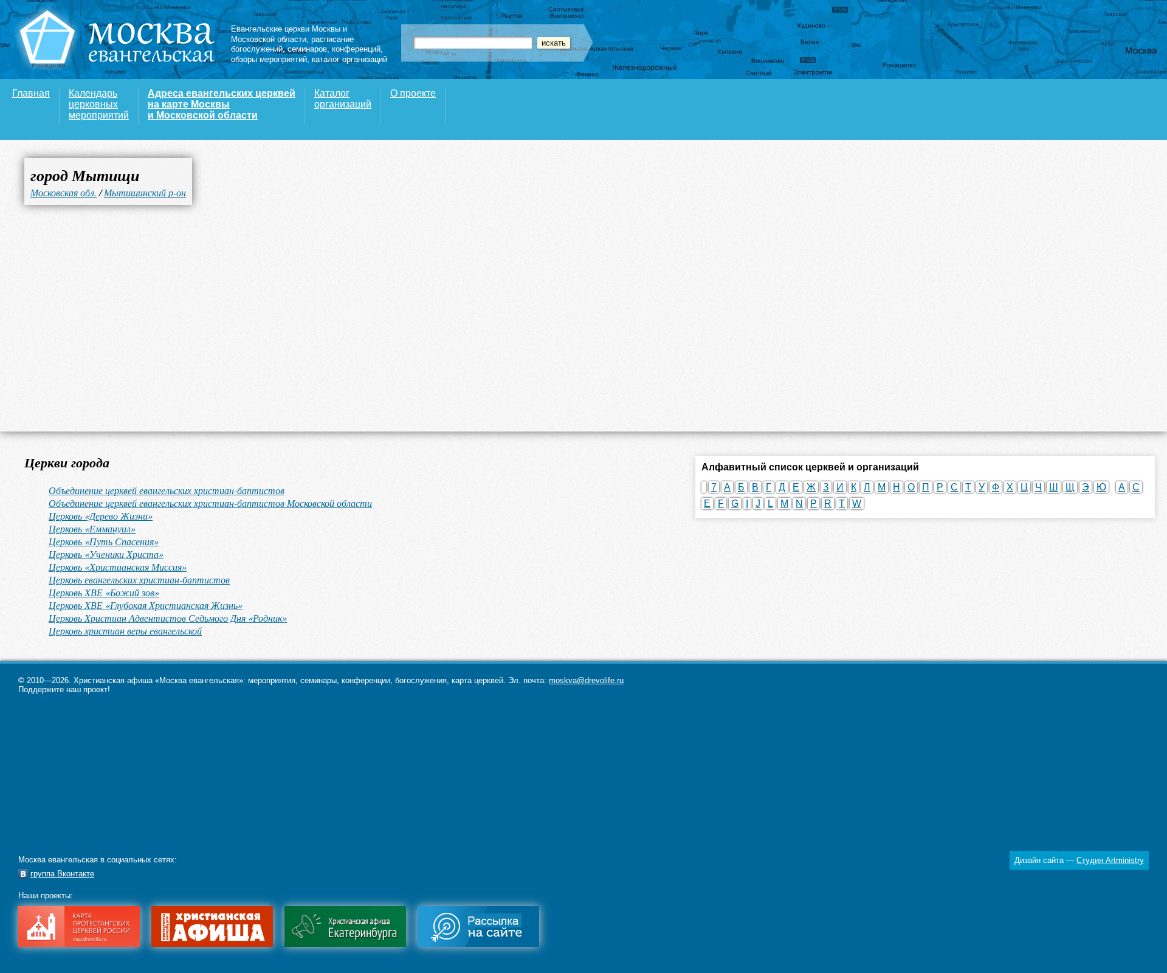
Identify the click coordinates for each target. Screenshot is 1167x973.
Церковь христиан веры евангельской (125, 630)
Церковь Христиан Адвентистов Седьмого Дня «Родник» (168, 617)
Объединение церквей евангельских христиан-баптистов (166, 490)
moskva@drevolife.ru (586, 680)
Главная (31, 93)
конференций (356, 48)
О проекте (413, 93)
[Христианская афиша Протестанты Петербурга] (212, 944)
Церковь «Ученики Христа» (106, 554)
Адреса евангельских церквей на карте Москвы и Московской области (221, 104)
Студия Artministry (1110, 860)
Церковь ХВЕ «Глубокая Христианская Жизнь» (146, 605)
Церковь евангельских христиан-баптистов (139, 579)
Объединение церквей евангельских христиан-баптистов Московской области (210, 503)
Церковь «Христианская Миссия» (118, 566)
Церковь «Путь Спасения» (104, 541)
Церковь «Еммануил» (92, 528)
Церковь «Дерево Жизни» (101, 515)
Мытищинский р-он (145, 192)
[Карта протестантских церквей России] (79, 944)
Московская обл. (63, 192)
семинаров (307, 48)
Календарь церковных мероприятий (99, 104)
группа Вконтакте (62, 873)
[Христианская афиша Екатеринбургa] (345, 944)
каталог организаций (349, 59)
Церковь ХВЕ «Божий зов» (104, 592)
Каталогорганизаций (342, 98)
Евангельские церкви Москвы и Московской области (289, 34)
